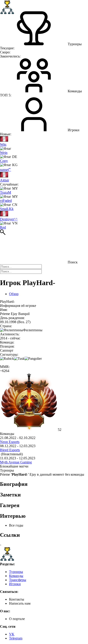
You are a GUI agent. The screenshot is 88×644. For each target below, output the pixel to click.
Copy (4, 161)
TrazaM (5, 192)
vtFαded (6, 201)
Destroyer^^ (9, 219)
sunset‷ (5, 170)
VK (11, 634)
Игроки (15, 584)
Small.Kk (7, 209)
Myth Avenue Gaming (16, 462)
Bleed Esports (10, 450)
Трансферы (17, 580)
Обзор (14, 294)
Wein (3, 153)
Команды (16, 576)
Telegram (15, 638)
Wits (3, 144)
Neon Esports (9, 442)
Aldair (4, 180)
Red (3, 227)
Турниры (16, 572)
